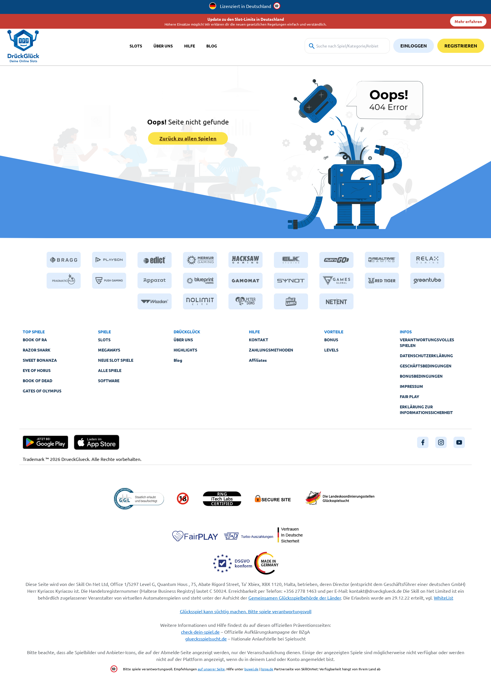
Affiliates (258, 360)
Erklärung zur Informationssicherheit (426, 409)
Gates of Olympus (42, 390)
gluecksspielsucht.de (206, 638)
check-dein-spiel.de (200, 632)
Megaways (109, 349)
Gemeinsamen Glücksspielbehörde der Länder (294, 597)
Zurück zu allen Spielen (188, 138)
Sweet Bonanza (40, 360)
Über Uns (183, 339)
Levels (331, 349)
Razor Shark (37, 349)
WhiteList (443, 597)
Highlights (185, 349)
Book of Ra (35, 339)
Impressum (411, 386)
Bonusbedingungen (421, 375)
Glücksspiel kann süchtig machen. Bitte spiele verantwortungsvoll (245, 611)
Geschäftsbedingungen (426, 365)
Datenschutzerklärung (426, 355)
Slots (104, 339)
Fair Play (409, 396)
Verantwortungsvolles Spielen (427, 342)
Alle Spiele (109, 370)
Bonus (331, 339)
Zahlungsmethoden (271, 349)
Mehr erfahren (468, 21)
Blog (178, 360)
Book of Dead (37, 380)
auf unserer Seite (211, 669)
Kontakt (258, 339)
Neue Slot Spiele (115, 360)
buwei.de (251, 669)
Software (108, 380)
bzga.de (267, 669)
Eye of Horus (37, 370)
